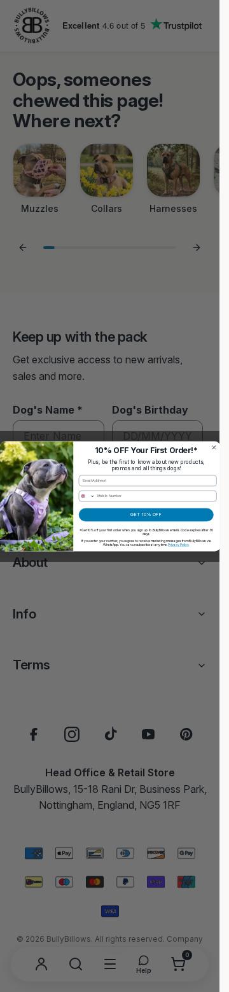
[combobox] (87, 496)
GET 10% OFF (146, 514)
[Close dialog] (213, 447)
